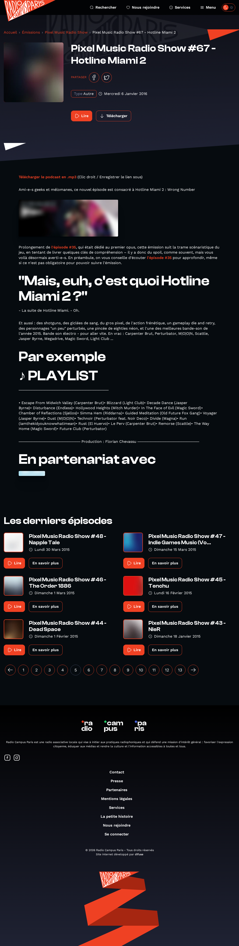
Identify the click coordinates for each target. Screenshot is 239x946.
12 (167, 669)
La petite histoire (117, 816)
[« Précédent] (10, 670)
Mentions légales (116, 798)
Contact (116, 772)
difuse (139, 854)
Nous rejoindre (145, 7)
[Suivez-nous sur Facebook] (7, 758)
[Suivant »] (193, 670)
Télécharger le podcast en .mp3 (47, 177)
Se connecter (117, 834)
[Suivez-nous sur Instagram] (17, 758)
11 (154, 669)
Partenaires (116, 790)
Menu (211, 7)
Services (182, 7)
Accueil (10, 32)
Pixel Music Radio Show (66, 32)
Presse (117, 781)
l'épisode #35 (63, 247)
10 (141, 669)
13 (180, 669)
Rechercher (105, 7)
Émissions (31, 32)
